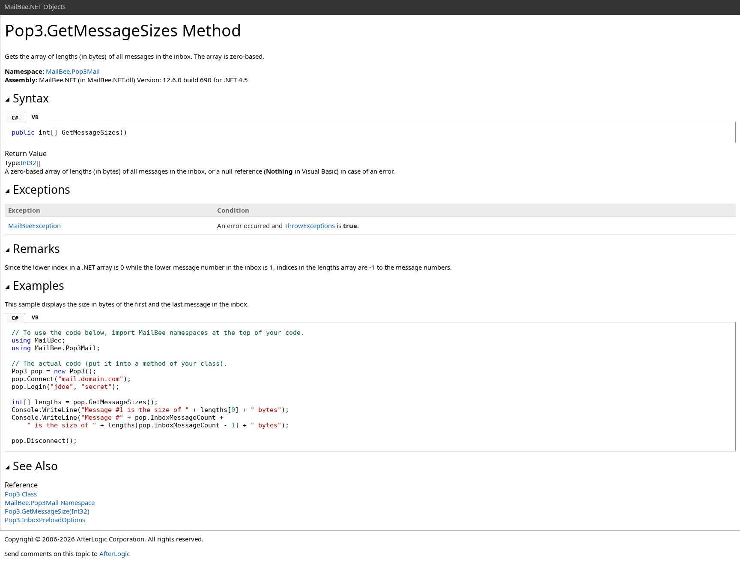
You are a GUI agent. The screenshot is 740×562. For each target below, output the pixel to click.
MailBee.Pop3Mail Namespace (50, 502)
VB (35, 117)
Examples (38, 285)
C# (15, 117)
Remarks (36, 248)
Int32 (28, 162)
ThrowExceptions (309, 225)
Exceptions (41, 189)
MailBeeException (34, 225)
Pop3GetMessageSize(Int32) (47, 511)
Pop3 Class (21, 494)
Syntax (31, 98)
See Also (35, 466)
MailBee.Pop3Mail (73, 71)
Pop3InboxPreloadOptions (45, 519)
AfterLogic (114, 553)
